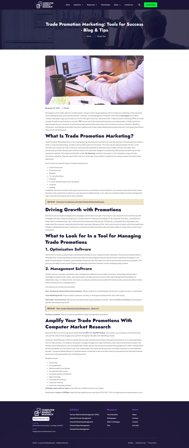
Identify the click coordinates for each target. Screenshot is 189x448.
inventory (126, 300)
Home (68, 5)
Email (34, 429)
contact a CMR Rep (62, 392)
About (116, 5)
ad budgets (125, 116)
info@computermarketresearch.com (44, 431)
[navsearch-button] (139, 5)
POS (118, 300)
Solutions (77, 5)
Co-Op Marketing (88, 153)
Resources (91, 5)
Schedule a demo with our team (57, 388)
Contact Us (129, 5)
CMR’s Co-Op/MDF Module (94, 333)
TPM (80, 121)
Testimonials (105, 5)
